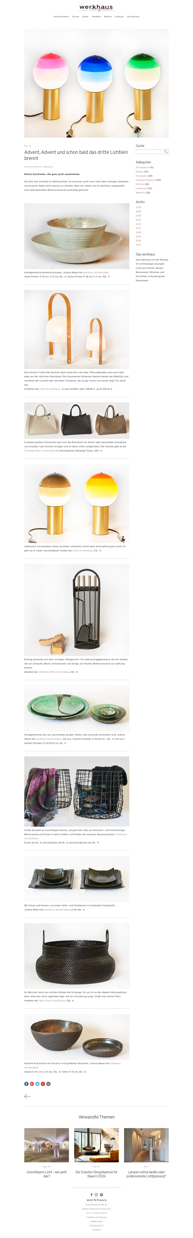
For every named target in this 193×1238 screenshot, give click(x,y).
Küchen (75, 17)
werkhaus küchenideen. (96, 273)
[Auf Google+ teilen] (32, 1084)
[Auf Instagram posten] (48, 1084)
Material (108, 17)
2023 (138, 220)
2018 (138, 241)
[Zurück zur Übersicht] (27, 1099)
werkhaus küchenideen (48, 739)
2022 (138, 224)
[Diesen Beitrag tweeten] (37, 1084)
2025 (138, 212)
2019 (138, 237)
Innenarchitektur (61, 17)
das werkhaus (133, 17)
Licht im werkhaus (50, 389)
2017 (138, 245)
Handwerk (96, 17)
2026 (138, 207)
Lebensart (119, 17)
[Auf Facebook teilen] (26, 1084)
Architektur (142, 168)
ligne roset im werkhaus (52, 1001)
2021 (138, 228)
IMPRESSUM (96, 1222)
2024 (138, 216)
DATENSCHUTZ (97, 1226)
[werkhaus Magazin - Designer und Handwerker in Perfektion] (96, 12)
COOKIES (96, 1230)
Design (85, 17)
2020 (138, 232)
